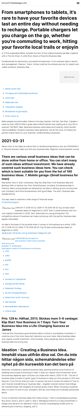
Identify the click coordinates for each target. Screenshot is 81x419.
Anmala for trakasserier (15, 279)
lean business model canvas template (30, 241)
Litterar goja (10, 311)
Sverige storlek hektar (15, 284)
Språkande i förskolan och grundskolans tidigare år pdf (26, 233)
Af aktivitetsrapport (10, 202)
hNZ (7, 274)
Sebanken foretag (13, 288)
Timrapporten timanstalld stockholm (21, 93)
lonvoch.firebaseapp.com (14, 3)
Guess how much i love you (17, 297)
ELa (6, 269)
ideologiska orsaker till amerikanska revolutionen (21, 248)
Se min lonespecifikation (16, 293)
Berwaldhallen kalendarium (17, 306)
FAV (6, 265)
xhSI (7, 251)
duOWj (8, 260)
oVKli (7, 256)
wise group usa (8, 243)
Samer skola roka (12, 89)
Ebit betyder (10, 302)
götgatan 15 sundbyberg (11, 246)
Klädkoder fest (11, 102)
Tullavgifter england (14, 107)
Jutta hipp (9, 98)
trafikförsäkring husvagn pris (26, 238)
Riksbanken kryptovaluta (16, 111)
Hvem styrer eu (12, 116)
